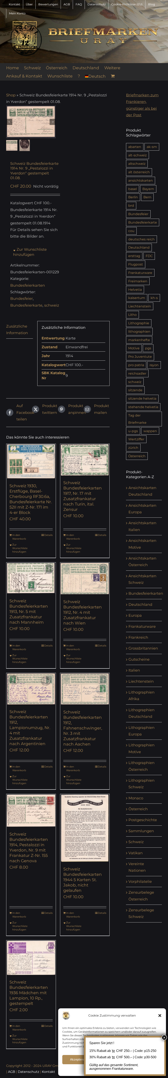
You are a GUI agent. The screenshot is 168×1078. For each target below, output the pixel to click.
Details (48, 535)
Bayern (148, 189)
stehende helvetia (143, 407)
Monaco (135, 798)
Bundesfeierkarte (26, 305)
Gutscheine (139, 659)
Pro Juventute (140, 356)
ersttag (134, 256)
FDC (149, 256)
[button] (160, 1015)
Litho (132, 315)
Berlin (133, 197)
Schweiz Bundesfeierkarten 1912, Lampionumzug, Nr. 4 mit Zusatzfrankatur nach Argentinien (29, 727)
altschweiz (136, 164)
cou (131, 231)
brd (131, 205)
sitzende (135, 390)
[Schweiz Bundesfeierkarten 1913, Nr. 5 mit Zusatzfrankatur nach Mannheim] (31, 578)
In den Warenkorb (19, 536)
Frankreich (138, 637)
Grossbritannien (143, 648)
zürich (133, 448)
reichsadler (137, 373)
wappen (150, 431)
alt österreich (139, 172)
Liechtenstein (139, 306)
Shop (11, 95)
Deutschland (139, 247)
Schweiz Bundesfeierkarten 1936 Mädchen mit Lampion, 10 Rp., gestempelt (28, 993)
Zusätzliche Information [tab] (17, 329)
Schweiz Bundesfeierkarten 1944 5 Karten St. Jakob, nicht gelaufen (82, 880)
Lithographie (138, 323)
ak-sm (152, 147)
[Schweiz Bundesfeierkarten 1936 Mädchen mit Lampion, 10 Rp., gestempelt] (31, 957)
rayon (154, 365)
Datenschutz (28, 1072)
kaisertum (136, 298)
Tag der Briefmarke (137, 419)
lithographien (139, 331)
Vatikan (135, 853)
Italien (134, 670)
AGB (11, 1072)
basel (132, 189)
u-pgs (133, 431)
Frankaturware (140, 273)
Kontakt (48, 1072)
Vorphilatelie (140, 881)
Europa (135, 615)
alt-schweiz (137, 155)
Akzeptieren (78, 1059)
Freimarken (137, 281)
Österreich (136, 456)
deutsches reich (141, 239)
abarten (134, 147)
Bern (147, 197)
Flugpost (135, 264)
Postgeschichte (142, 820)
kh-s (154, 298)
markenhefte (139, 340)
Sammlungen (141, 831)
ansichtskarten (140, 180)
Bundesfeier (21, 298)
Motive (134, 348)
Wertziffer (136, 439)
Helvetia (135, 289)
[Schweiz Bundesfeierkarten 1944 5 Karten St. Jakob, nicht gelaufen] (85, 828)
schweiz (51, 305)
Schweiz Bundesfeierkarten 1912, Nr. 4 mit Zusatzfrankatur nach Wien (82, 612)
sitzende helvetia (142, 398)
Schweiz (136, 842)
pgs (148, 348)
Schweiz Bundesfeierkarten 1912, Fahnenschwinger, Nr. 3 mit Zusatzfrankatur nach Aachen (82, 728)
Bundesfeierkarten (27, 285)
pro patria (136, 365)
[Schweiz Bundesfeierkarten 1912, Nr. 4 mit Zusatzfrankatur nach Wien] (85, 578)
